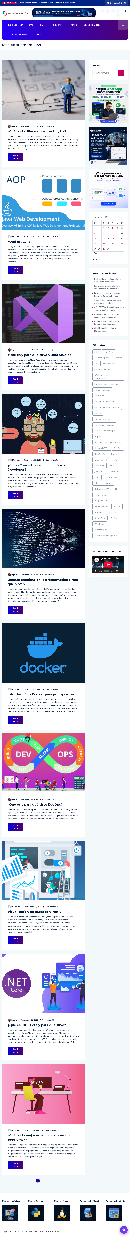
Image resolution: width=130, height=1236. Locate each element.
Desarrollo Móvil (19, 34)
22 (104, 243)
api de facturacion (102, 369)
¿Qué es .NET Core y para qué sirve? (37, 1025)
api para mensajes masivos (107, 407)
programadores (101, 506)
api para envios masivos (105, 401)
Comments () (48, 126)
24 (113, 243)
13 (95, 238)
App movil (99, 436)
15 (104, 238)
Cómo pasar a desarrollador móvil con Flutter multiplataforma (108, 287)
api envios (99, 395)
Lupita (14, 126)
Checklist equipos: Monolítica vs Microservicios (107, 329)
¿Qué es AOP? (19, 241)
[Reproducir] (95, 571)
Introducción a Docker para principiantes (41, 694)
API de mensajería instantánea (102, 376)
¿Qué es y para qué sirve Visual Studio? (39, 355)
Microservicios (111, 477)
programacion (100, 494)
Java (30, 24)
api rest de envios (102, 419)
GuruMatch (99, 465)
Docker (114, 454)
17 (113, 238)
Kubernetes (114, 471)
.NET (42, 24)
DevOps (118, 448)
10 (113, 233)
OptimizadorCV (101, 489)
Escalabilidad (100, 460)
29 (104, 249)
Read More (15, 157)
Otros (38, 34)
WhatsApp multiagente (105, 535)
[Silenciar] (117, 571)
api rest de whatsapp (104, 425)
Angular (118, 357)
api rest (97, 413)
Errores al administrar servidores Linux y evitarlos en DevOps (47, 3)
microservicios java (103, 483)
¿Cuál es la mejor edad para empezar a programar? (39, 1137)
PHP (116, 489)
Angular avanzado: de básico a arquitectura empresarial (107, 315)
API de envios (108, 363)
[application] (108, 564)
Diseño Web (100, 454)
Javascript (56, 24)
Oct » (94, 259)
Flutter (115, 460)
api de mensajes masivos (106, 384)
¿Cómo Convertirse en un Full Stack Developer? (37, 467)
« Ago (95, 253)
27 (95, 249)
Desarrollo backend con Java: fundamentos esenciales (106, 322)
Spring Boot (99, 518)
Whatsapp (99, 524)
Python (73, 24)
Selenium (98, 512)
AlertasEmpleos (101, 357)
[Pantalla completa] (121, 571)
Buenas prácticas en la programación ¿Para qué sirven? (43, 582)
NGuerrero (15, 236)
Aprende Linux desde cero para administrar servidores (107, 301)
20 (95, 243)
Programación (100, 500)
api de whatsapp (102, 390)
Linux (97, 477)
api (95, 363)
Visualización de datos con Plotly (34, 912)
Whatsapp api (101, 529)
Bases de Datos (91, 24)
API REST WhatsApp (104, 430)
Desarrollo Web (101, 448)
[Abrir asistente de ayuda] (124, 1230)
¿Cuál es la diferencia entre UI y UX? (37, 131)
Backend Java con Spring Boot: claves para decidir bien (107, 280)
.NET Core (108, 352)
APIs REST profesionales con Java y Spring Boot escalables (109, 308)
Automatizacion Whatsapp (107, 442)
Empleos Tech (15, 24)
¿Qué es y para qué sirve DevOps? (35, 804)
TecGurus (115, 518)
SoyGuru (112, 512)
